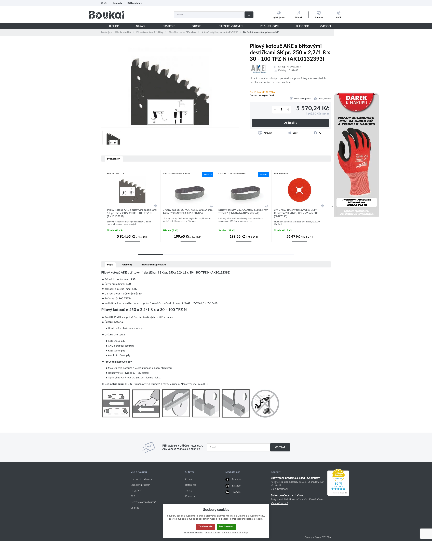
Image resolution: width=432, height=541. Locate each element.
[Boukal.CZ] (106, 15)
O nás (104, 3)
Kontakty (117, 3)
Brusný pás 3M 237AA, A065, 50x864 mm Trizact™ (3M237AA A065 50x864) (243, 212)
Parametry (127, 264)
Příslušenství (113, 159)
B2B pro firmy (134, 3)
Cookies (134, 508)
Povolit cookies (226, 526)
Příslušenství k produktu (153, 264)
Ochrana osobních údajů (143, 502)
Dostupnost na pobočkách (262, 95)
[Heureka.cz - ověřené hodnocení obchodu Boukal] (338, 495)
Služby (188, 490)
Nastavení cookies (193, 532)
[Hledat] (249, 14)
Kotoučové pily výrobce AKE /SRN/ (219, 32)
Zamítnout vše (205, 526)
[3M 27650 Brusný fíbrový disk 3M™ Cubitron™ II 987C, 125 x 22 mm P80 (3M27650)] (299, 190)
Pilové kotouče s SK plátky (149, 32)
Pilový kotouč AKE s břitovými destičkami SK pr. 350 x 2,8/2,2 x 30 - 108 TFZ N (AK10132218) (132, 213)
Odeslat (280, 447)
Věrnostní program (140, 485)
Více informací (279, 489)
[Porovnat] (155, 206)
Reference (190, 485)
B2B (132, 496)
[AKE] (258, 68)
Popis (110, 264)
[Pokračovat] (333, 206)
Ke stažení (135, 490)
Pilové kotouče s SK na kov (182, 32)
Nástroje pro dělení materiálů (116, 32)
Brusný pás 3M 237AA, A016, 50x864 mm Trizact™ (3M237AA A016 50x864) (187, 212)
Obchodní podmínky (141, 479)
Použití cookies (212, 532)
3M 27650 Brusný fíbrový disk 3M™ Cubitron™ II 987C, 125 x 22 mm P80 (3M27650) (296, 213)
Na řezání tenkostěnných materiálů (261, 32)
